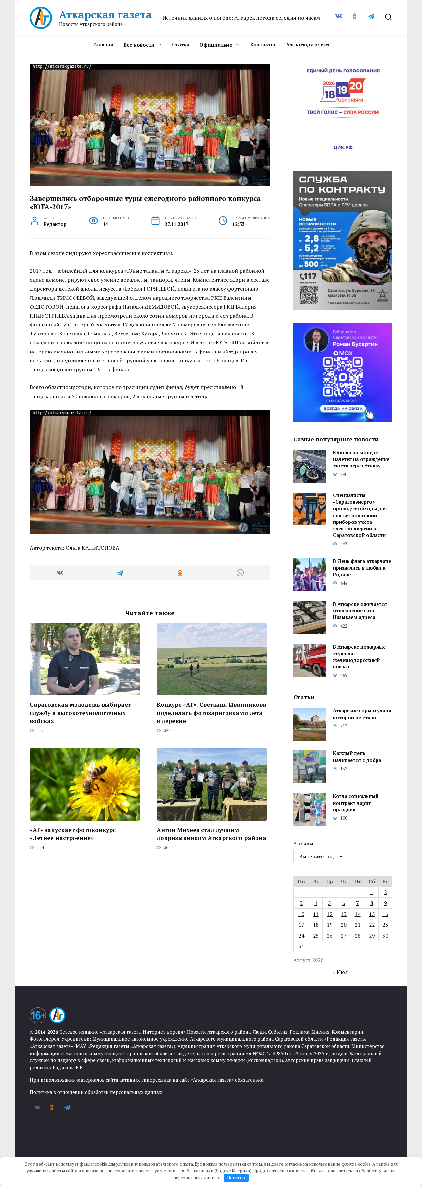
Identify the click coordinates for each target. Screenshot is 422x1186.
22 (372, 924)
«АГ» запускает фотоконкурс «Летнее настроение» (73, 834)
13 (344, 914)
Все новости (139, 45)
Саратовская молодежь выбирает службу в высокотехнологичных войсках (80, 712)
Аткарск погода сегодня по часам (277, 17)
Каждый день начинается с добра (357, 756)
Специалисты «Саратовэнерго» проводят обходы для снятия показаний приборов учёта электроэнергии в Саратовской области (360, 516)
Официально (216, 45)
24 (301, 935)
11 (316, 914)
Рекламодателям (307, 44)
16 (385, 914)
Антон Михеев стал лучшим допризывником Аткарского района (211, 834)
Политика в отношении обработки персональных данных (96, 1092)
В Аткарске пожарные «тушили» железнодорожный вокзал (359, 657)
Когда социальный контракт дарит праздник (355, 803)
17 (301, 924)
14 (358, 914)
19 (330, 924)
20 (344, 924)
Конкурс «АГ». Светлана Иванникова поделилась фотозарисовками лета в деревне (211, 712)
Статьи (181, 44)
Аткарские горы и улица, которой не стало (362, 714)
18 (316, 924)
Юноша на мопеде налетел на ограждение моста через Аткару (361, 459)
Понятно (236, 1178)
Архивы (303, 843)
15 (372, 914)
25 (316, 935)
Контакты (262, 44)
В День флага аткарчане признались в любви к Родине (362, 568)
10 (301, 914)
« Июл (340, 971)
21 (358, 924)
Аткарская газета (105, 14)
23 (385, 924)
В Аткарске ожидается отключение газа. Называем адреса (360, 610)
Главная (103, 44)
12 (330, 914)
